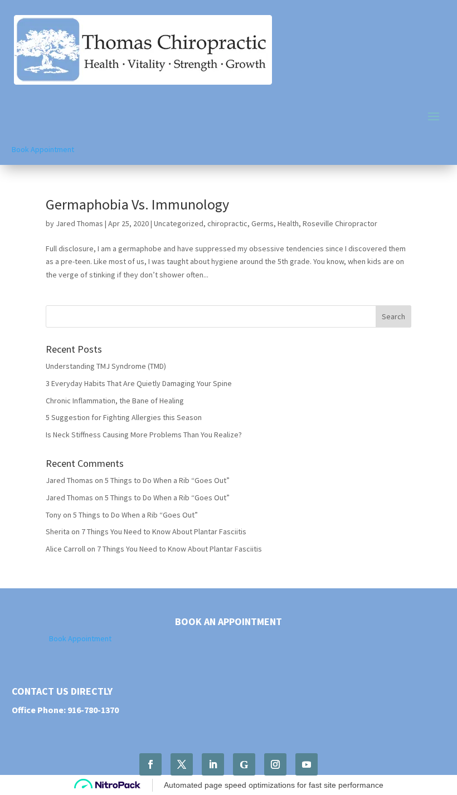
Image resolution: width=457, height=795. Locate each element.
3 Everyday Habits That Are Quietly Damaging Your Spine (139, 383)
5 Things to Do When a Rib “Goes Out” (167, 480)
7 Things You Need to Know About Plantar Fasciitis (163, 531)
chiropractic (227, 223)
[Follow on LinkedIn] (213, 764)
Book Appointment (43, 149)
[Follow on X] (182, 764)
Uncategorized (178, 223)
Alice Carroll (65, 549)
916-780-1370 (93, 709)
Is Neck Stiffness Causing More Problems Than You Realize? (144, 435)
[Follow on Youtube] (306, 764)
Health (288, 223)
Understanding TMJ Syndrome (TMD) (106, 366)
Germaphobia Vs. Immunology (137, 204)
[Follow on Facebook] (150, 764)
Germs (262, 223)
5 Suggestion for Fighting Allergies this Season (124, 417)
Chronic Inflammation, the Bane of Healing (115, 401)
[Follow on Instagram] (275, 764)
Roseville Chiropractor (340, 223)
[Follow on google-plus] (244, 764)
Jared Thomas (79, 223)
